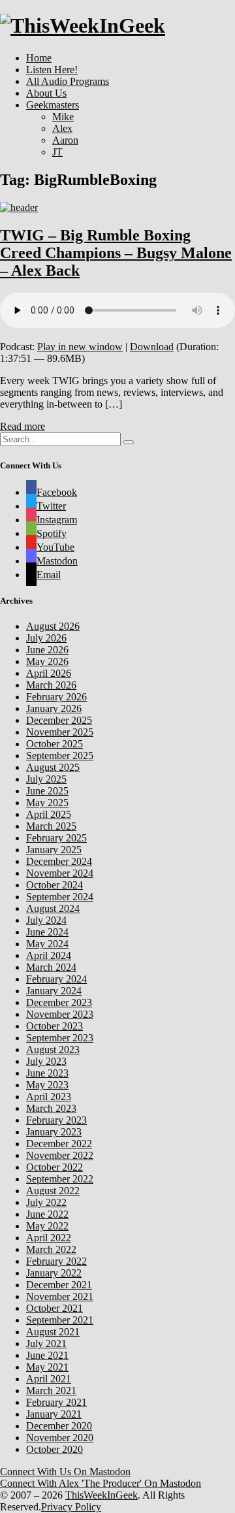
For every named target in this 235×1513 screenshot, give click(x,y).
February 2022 (56, 1261)
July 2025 (46, 779)
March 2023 (51, 1108)
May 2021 (47, 1367)
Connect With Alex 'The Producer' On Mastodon (100, 1483)
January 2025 (54, 849)
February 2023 (56, 1120)
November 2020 (59, 1437)
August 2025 (53, 767)
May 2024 (47, 943)
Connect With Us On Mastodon (65, 1471)
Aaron (65, 140)
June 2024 (47, 931)
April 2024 (48, 955)
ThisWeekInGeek (101, 1495)
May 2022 (47, 1225)
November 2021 (59, 1296)
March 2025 (51, 826)
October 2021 (54, 1308)
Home (39, 57)
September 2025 (59, 755)
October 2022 (54, 1167)
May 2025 (47, 802)
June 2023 (47, 1073)
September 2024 (59, 896)
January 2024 (54, 990)
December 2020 (59, 1425)
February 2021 (56, 1402)
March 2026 (51, 685)
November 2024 (59, 873)
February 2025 (56, 837)
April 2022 (48, 1237)
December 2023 (59, 1002)
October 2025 (54, 743)
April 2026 (48, 673)
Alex (62, 128)
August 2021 (53, 1331)
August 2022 (53, 1190)
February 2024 (56, 978)
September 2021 (59, 1320)
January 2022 (54, 1272)
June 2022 (47, 1214)
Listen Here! (52, 69)
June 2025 (47, 790)
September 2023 (59, 1037)
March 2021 (51, 1390)
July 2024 (46, 920)
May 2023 (47, 1084)
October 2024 (54, 884)
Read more (22, 426)
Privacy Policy (71, 1506)
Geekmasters (52, 104)
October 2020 (54, 1449)
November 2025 (59, 732)
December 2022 (59, 1143)
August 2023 (53, 1049)
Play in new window (80, 346)
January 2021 (54, 1414)
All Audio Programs (67, 81)
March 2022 (51, 1249)
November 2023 (59, 1014)
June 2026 (47, 649)
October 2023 (54, 1026)
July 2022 (46, 1202)
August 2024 (53, 908)
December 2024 (59, 861)
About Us (46, 93)
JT (57, 151)
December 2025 (59, 720)
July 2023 (46, 1061)
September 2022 (59, 1178)
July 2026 (46, 637)
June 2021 (47, 1355)
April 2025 (48, 814)
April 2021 (48, 1378)
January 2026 (54, 708)
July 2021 (46, 1343)
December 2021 (59, 1284)
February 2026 (56, 696)
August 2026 (53, 626)
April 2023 (48, 1096)
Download (152, 346)
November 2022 (59, 1155)
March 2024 (51, 967)
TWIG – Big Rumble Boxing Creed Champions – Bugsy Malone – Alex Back (116, 253)
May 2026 (47, 661)
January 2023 (54, 1131)
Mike (63, 116)
